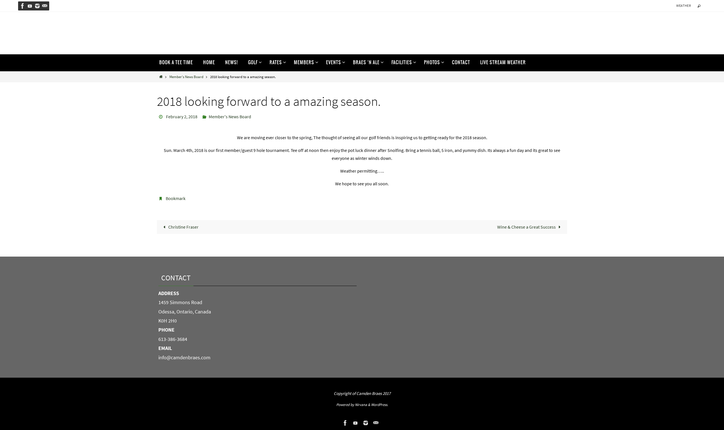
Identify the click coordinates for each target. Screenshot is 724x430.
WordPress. (379, 404)
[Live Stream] (30, 5)
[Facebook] (22, 5)
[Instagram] (37, 5)
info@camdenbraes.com (184, 357)
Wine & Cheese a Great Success (527, 227)
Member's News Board (186, 76)
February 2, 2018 (181, 116)
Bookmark (176, 198)
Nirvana (361, 404)
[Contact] (44, 5)
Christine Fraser (183, 227)
